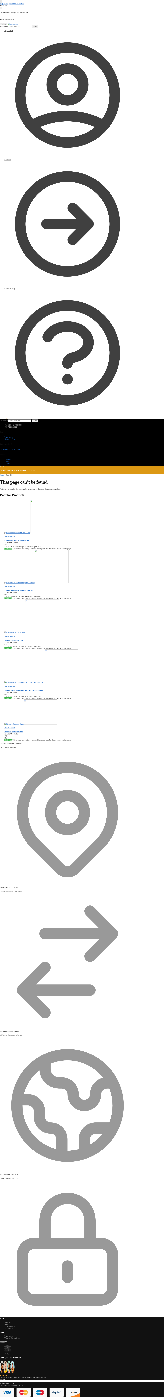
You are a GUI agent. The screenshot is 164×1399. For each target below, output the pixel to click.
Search (35, 27)
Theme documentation (7, 19)
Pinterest (7, 1352)
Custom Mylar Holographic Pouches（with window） (24, 690)
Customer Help (9, 289)
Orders (6, 1324)
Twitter (6, 461)
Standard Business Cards (13, 732)
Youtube (7, 1354)
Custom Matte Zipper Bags (14, 640)
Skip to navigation (6, 4)
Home (2, 475)
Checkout (7, 160)
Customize (8, 549)
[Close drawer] (1, 8)
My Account (8, 31)
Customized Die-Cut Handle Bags (16, 540)
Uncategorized (9, 537)
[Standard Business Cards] (67, 712)
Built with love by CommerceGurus (12, 1385)
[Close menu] (1, 1)
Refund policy (9, 1328)
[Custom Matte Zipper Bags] (67, 617)
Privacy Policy (9, 1326)
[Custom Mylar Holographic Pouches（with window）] (67, 666)
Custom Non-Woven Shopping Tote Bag (18, 590)
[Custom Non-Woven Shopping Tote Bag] (67, 567)
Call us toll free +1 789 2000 (10, 449)
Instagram (7, 463)
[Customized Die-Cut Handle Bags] (67, 517)
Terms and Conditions (12, 1338)
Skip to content (18, 4)
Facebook (7, 459)
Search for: (4, 27)
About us (7, 1322)
